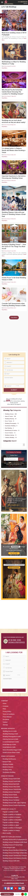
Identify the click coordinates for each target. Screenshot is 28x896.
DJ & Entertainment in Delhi (11, 742)
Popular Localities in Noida (11, 822)
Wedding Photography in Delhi (12, 736)
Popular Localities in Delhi (10, 812)
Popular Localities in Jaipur (11, 825)
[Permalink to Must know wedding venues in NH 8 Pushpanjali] (14, 20)
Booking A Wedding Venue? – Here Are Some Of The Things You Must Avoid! (14, 246)
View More (14, 317)
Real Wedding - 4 (9, 428)
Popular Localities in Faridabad (12, 814)
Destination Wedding (9, 772)
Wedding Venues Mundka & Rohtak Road (15, 850)
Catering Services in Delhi (10, 739)
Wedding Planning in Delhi (10, 734)
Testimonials (15, 867)
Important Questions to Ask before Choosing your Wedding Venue (14, 177)
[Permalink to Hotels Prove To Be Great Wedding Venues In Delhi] (14, 268)
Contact (5, 722)
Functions (12, 868)
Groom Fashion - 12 (10, 433)
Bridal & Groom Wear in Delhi (11, 752)
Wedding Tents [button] (7, 769)
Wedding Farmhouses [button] (9, 759)
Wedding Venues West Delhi (11, 787)
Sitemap (5, 725)
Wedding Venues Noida (10, 794)
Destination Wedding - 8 (11, 425)
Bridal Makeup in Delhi (9, 744)
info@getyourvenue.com (21, 880)
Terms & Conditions (9, 714)
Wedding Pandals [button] (8, 764)
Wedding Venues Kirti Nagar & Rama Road (15, 853)
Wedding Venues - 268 (11, 414)
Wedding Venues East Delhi (11, 784)
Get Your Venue (6, 66)
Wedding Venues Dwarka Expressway (14, 805)
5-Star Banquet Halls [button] (9, 847)
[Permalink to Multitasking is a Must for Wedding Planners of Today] (14, 52)
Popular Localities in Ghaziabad (12, 820)
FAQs (4, 709)
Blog (10, 867)
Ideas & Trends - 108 (10, 416)
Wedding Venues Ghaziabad (11, 792)
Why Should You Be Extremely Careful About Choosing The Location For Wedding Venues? (12, 92)
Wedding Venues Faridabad (11, 800)
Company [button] (5, 706)
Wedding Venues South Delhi (11, 781)
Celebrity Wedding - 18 (10, 437)
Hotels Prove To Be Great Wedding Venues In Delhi (14, 279)
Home (4, 703)
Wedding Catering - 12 (10, 435)
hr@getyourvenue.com (20, 870)
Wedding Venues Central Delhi (12, 789)
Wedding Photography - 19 (12, 423)
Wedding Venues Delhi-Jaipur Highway (14, 802)
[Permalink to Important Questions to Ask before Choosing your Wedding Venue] (14, 167)
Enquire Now (7, 894)
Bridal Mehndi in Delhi (9, 747)
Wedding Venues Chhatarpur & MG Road (15, 842)
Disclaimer (6, 719)
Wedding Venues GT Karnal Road (12, 845)
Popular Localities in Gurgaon (11, 817)
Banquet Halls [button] (7, 761)
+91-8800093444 (22, 2)
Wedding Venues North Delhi (11, 779)
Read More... (5, 68)
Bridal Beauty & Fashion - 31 (12, 430)
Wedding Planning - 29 (10, 418)
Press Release (7, 717)
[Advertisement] (14, 337)
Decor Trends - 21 (9, 421)
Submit (14, 390)
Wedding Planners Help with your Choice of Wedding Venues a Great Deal (14, 214)
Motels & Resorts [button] (8, 767)
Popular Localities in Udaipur (11, 830)
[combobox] (14, 370)
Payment (17, 868)
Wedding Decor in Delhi (10, 731)
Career (22, 868)
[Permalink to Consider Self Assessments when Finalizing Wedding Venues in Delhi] (14, 295)
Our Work (21, 867)
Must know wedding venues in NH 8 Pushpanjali (14, 34)
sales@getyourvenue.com (8, 880)
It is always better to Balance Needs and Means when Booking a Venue (13, 150)
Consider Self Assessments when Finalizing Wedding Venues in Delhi (14, 304)
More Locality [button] (7, 833)
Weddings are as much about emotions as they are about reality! (13, 121)
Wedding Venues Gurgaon (11, 797)
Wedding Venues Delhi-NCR (11, 861)
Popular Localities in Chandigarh (12, 828)
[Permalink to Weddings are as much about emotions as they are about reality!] (14, 110)
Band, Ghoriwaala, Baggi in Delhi (12, 750)
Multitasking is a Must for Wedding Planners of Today (14, 63)
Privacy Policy (7, 711)
